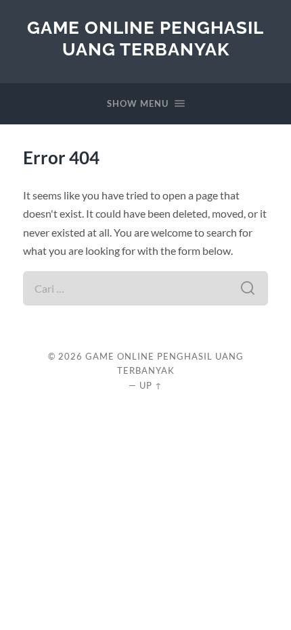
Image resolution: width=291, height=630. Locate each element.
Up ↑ (150, 385)
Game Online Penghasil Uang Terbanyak (145, 38)
